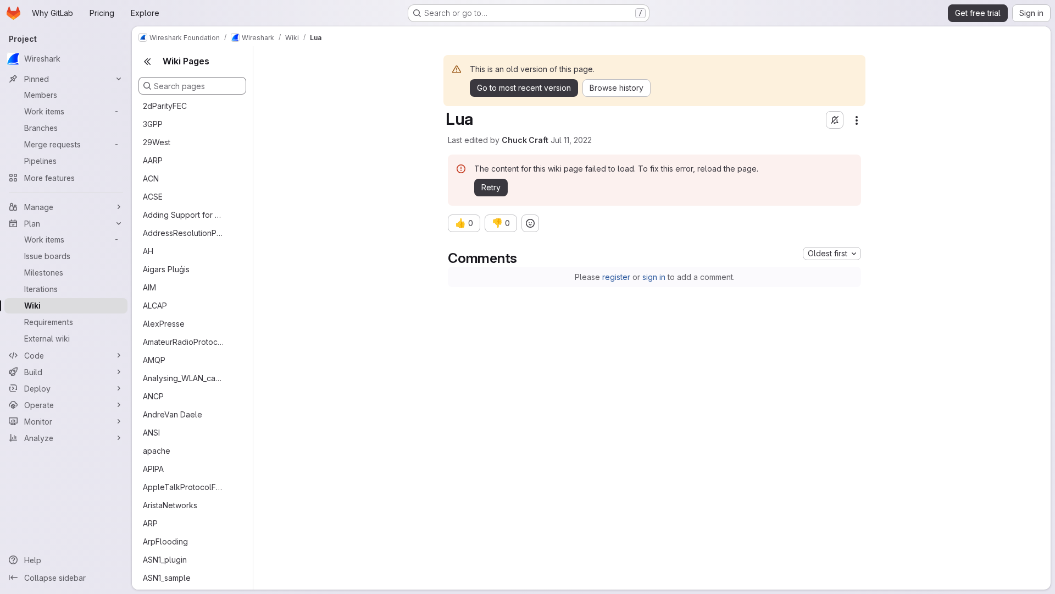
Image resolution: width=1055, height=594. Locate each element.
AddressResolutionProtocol (183, 233)
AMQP (154, 360)
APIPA (153, 469)
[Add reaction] (530, 223)
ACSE (153, 196)
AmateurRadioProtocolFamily (183, 341)
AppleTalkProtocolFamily (183, 487)
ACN (151, 178)
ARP (150, 523)
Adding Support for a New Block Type (183, 214)
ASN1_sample (167, 577)
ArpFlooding (165, 541)
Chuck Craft (525, 140)
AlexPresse (164, 323)
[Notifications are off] (834, 120)
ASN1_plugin (165, 559)
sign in (653, 277)
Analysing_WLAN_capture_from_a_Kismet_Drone (183, 378)
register (616, 277)
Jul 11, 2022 (571, 140)
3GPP (153, 124)
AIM (149, 287)
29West (156, 142)
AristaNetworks (170, 505)
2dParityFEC (165, 106)
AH (148, 251)
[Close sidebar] (147, 61)
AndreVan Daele (172, 414)
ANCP (153, 396)
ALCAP (155, 305)
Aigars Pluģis (166, 269)
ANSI (151, 432)
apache (156, 450)
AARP (153, 160)
